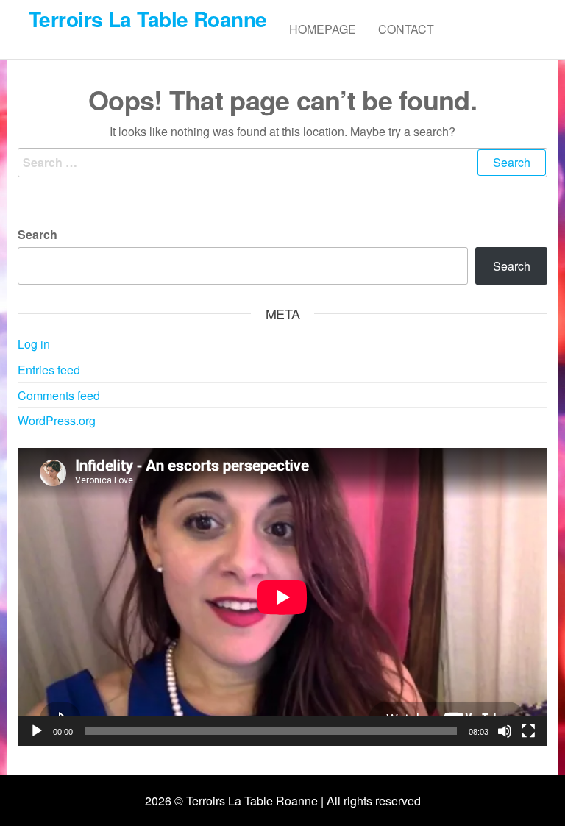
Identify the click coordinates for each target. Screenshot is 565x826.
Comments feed (59, 395)
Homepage (322, 29)
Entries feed (49, 369)
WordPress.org (57, 420)
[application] (282, 597)
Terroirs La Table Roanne (148, 19)
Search (37, 234)
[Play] (36, 731)
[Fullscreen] (528, 731)
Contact (406, 29)
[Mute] (504, 731)
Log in (34, 343)
